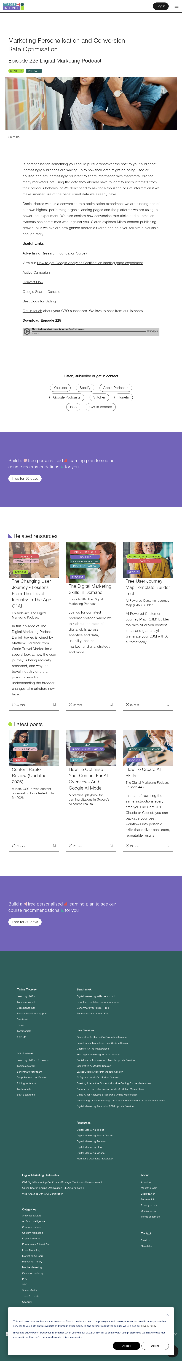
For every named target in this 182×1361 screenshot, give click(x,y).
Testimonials (24, 1031)
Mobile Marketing (32, 1267)
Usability (16, 71)
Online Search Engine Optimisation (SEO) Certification (53, 1188)
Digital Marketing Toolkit (90, 1130)
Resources (83, 1122)
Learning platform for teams (33, 1060)
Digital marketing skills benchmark (96, 996)
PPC (24, 1279)
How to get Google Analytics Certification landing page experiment (90, 262)
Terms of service (150, 1216)
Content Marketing (32, 1233)
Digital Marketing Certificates (40, 1175)
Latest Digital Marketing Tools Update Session (103, 1043)
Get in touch (32, 310)
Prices (20, 1025)
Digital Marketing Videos (91, 1153)
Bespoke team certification (32, 1077)
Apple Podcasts (115, 387)
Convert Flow (33, 281)
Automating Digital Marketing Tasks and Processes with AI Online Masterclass (121, 1100)
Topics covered (26, 1002)
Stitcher (99, 397)
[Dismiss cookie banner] (167, 1315)
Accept (126, 1345)
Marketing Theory (32, 1261)
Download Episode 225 (42, 320)
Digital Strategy (31, 1238)
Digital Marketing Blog (89, 1147)
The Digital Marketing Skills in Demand (99, 1054)
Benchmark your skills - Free (93, 1008)
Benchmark (84, 989)
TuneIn (123, 397)
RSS (73, 406)
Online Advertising (32, 1273)
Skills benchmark (26, 1008)
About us (146, 1182)
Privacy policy (149, 1205)
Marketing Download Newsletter (95, 1158)
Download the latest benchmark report (99, 1002)
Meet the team (149, 1188)
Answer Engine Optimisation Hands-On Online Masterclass (110, 1089)
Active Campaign (36, 272)
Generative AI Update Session (94, 1066)
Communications (31, 1227)
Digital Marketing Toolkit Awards (95, 1135)
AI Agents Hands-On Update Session (98, 1077)
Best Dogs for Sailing (39, 301)
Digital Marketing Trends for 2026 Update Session (105, 1106)
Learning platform (27, 996)
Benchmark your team (29, 1071)
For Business (25, 1053)
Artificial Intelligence (33, 1221)
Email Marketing (31, 1250)
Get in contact (100, 406)
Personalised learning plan (32, 1013)
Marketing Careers (32, 1256)
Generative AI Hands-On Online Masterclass (102, 1037)
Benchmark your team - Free (93, 1013)
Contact (146, 1233)
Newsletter (147, 1246)
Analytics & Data (31, 1215)
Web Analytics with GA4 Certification (42, 1193)
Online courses (27, 989)
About (145, 1175)
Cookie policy (148, 1211)
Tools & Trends (30, 1296)
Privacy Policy (148, 1325)
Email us (146, 1240)
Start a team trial (26, 1094)
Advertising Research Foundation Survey (55, 253)
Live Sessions (85, 1030)
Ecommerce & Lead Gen (36, 1244)
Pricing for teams (26, 1083)
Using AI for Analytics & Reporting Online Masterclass (107, 1094)
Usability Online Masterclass (93, 1048)
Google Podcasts (67, 397)
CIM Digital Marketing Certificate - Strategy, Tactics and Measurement (62, 1182)
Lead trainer (148, 1193)
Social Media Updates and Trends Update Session (106, 1060)
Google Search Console (41, 291)
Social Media (29, 1290)
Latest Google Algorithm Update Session (100, 1071)
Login (160, 6)
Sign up (21, 1036)
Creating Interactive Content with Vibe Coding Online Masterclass (114, 1083)
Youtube (60, 387)
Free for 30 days (25, 478)
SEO (24, 1284)
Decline (155, 1345)
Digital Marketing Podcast (91, 1141)
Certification (23, 1019)
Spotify (85, 387)
